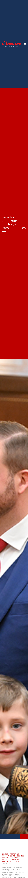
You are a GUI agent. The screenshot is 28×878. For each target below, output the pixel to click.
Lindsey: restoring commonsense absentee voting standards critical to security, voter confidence (13, 858)
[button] (24, 43)
